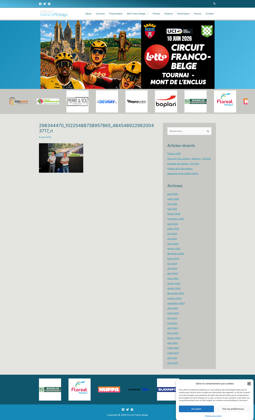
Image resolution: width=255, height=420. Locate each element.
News (88, 13)
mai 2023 (172, 323)
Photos (156, 13)
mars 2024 (173, 278)
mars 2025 (172, 243)
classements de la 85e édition (182, 173)
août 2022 (172, 343)
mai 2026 (172, 208)
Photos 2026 (174, 153)
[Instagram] (49, 4)
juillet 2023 (173, 313)
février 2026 (173, 213)
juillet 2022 (173, 348)
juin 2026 (172, 204)
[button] (249, 383)
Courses (100, 13)
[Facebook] (40, 4)
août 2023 (172, 308)
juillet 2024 (173, 258)
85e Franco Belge (136, 13)
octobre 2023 (174, 298)
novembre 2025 (175, 218)
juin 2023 (172, 318)
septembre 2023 (176, 303)
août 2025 (172, 223)
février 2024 (173, 283)
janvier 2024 (173, 288)
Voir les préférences (233, 408)
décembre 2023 (175, 293)
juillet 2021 (173, 353)
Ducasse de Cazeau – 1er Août (183, 163)
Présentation (116, 13)
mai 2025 (172, 238)
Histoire (169, 13)
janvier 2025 (173, 248)
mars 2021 (172, 363)
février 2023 (173, 338)
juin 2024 (172, 263)
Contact (210, 13)
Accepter (196, 408)
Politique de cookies (213, 416)
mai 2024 (172, 268)
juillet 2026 (173, 199)
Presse (197, 13)
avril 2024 (172, 273)
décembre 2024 (175, 253)
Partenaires (183, 13)
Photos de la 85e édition (180, 168)
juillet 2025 (173, 228)
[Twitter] (44, 4)
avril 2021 (172, 358)
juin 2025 (172, 233)
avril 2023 (172, 328)
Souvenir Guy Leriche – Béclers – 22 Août (189, 158)
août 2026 (172, 194)
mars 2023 (173, 333)
